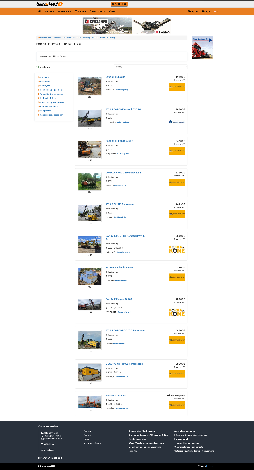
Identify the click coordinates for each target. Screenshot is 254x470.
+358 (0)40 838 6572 (52, 436)
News (114, 11)
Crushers (44, 77)
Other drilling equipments (52, 102)
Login (207, 11)
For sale (49, 11)
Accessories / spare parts (52, 115)
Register (194, 11)
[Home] (39, 11)
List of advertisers (92, 443)
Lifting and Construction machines (190, 435)
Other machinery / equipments (188, 447)
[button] (216, 11)
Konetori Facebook (51, 457)
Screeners (45, 81)
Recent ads (65, 11)
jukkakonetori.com (53, 438)
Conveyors (45, 86)
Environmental (181, 439)
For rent (87, 435)
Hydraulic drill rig (48, 98)
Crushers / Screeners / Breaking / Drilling (148, 435)
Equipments (45, 111)
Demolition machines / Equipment (145, 447)
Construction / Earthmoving (142, 431)
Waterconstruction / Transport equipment (194, 451)
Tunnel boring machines (51, 94)
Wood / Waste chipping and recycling (146, 443)
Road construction (137, 439)
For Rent (81, 11)
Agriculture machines (184, 431)
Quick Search (98, 11)
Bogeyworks (211, 466)
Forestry (133, 451)
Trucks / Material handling (186, 443)
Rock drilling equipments (52, 90)
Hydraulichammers (49, 106)
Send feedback (47, 450)
